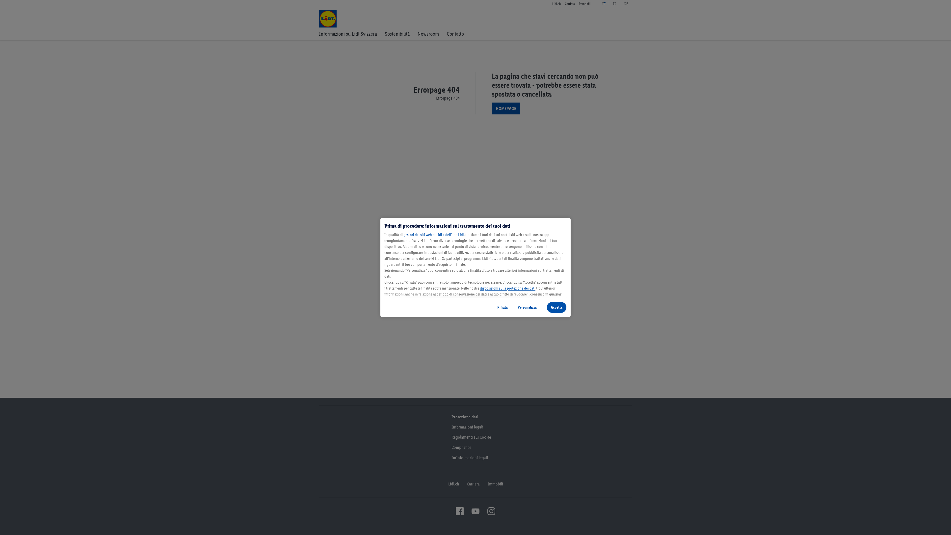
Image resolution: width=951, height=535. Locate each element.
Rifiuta (502, 307)
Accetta (556, 307)
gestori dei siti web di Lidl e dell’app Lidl (433, 234)
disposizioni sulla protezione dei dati (507, 288)
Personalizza (527, 307)
